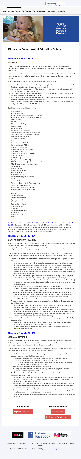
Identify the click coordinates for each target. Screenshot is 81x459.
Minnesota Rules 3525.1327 (21, 58)
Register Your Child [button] (23, 411)
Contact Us (61, 11)
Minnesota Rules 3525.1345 (21, 332)
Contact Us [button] (57, 411)
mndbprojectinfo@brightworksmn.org (57, 449)
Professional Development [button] (58, 417)
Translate (62, 6)
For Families (26, 11)
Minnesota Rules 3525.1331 (21, 235)
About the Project (14, 11)
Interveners (51, 11)
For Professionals (39, 11)
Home (4, 11)
